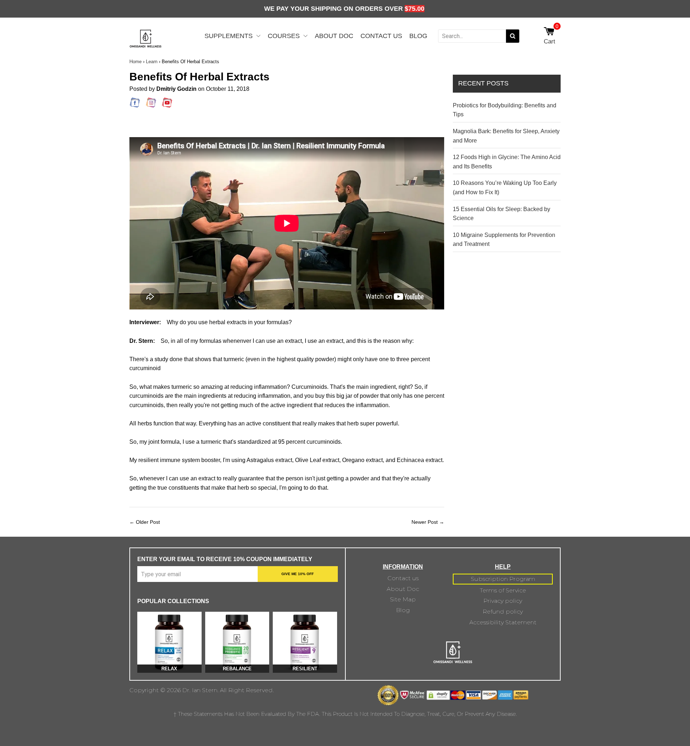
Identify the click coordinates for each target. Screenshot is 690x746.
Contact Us (381, 35)
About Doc (334, 35)
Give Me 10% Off (297, 574)
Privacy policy (502, 600)
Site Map (403, 599)
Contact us (403, 578)
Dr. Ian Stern (199, 690)
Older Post (148, 522)
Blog (418, 35)
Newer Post (424, 522)
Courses (284, 35)
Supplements (228, 35)
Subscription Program (503, 578)
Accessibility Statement (503, 622)
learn (151, 61)
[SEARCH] (512, 36)
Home (135, 61)
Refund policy (503, 611)
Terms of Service (503, 590)
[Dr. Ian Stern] (145, 44)
